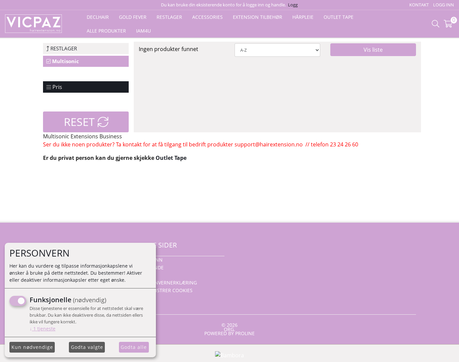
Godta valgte (87, 347)
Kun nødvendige (32, 347)
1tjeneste (42, 328)
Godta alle (134, 347)
